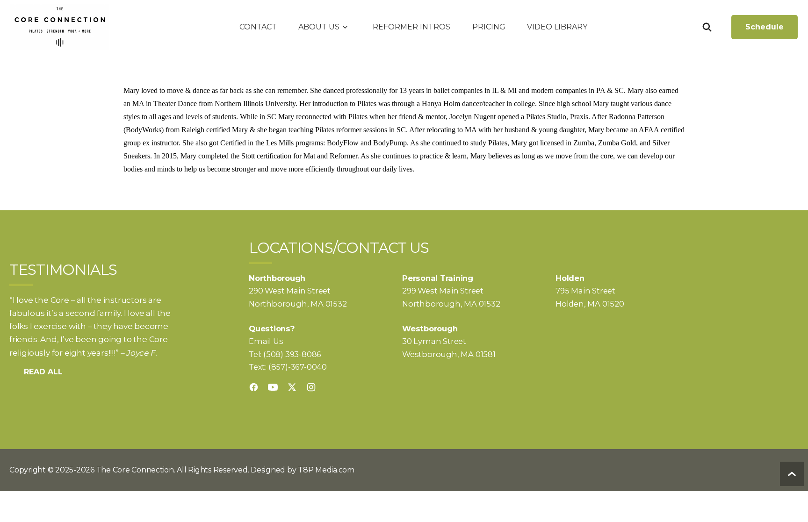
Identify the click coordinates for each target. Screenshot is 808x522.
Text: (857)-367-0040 (288, 367)
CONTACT (258, 26)
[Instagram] (311, 387)
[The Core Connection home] (59, 26)
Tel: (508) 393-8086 (285, 354)
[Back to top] (792, 474)
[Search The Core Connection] (706, 27)
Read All (43, 371)
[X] (292, 387)
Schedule (764, 26)
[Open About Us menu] (345, 27)
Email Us (266, 341)
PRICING (488, 26)
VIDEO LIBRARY (557, 26)
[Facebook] (254, 387)
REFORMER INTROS (411, 26)
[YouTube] (273, 387)
